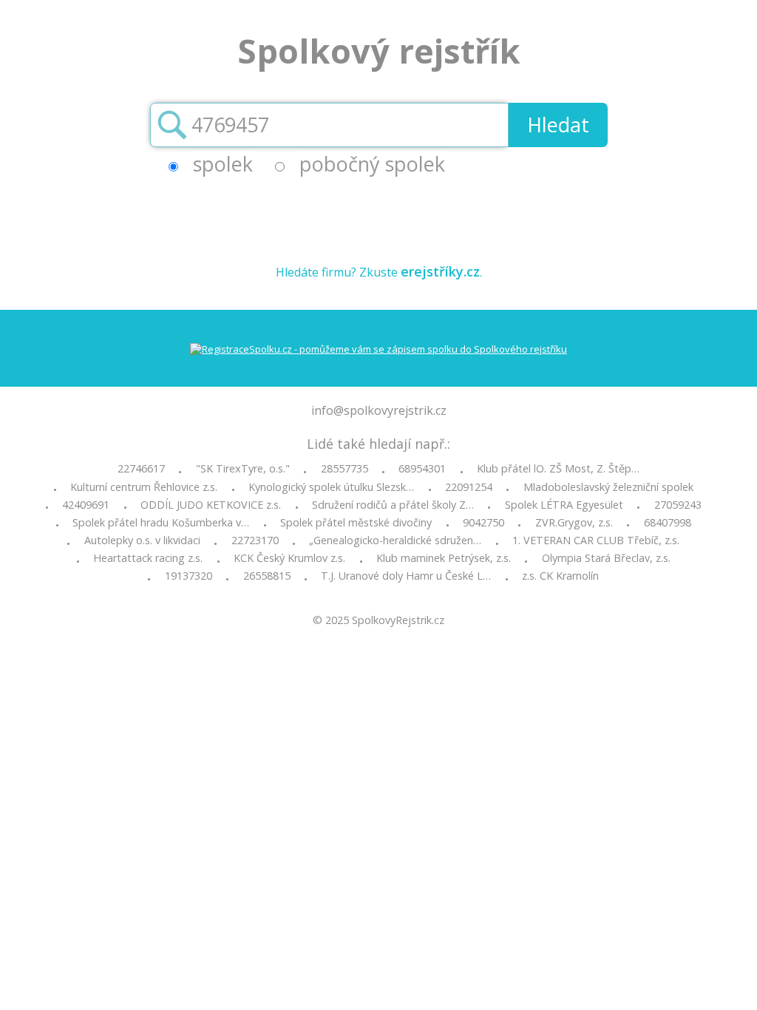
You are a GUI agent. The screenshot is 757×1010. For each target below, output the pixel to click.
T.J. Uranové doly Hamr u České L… (406, 576)
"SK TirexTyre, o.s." (243, 468)
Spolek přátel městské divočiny (356, 522)
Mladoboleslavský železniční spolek (608, 487)
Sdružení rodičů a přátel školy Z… (393, 505)
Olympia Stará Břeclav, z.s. (606, 558)
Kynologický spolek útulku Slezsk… (331, 487)
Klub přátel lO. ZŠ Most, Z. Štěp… (558, 468)
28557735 (344, 468)
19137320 (188, 576)
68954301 (422, 468)
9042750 (483, 522)
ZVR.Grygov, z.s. (574, 522)
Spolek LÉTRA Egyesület (564, 505)
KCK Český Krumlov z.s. (289, 558)
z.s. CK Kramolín (560, 576)
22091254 (468, 487)
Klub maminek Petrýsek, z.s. (443, 558)
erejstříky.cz (440, 271)
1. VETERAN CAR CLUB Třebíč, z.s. (595, 540)
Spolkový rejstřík (378, 50)
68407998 (667, 522)
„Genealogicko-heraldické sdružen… (395, 540)
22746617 (141, 468)
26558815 (267, 576)
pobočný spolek (372, 163)
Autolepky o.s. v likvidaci (142, 540)
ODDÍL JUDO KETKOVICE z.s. (210, 505)
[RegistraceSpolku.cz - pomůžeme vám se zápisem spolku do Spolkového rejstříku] (378, 349)
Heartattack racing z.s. (148, 558)
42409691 (85, 505)
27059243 (678, 505)
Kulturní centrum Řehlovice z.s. (143, 487)
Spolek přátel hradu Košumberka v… (160, 522)
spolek (223, 163)
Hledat (558, 124)
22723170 (255, 540)
